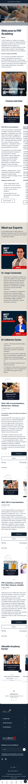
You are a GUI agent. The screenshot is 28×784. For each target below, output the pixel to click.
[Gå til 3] (15, 499)
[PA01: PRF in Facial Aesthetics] (11, 114)
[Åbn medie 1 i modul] (18, 384)
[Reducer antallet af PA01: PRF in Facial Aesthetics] (2, 534)
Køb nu (14, 458)
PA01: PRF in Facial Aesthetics (11, 676)
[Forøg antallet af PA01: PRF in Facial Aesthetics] (8, 534)
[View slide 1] (11, 700)
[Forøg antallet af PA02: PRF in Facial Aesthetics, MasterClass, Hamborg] (8, 453)
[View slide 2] (13, 700)
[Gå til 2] (14, 499)
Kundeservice (14, 694)
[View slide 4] (16, 700)
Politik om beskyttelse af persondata (8, 776)
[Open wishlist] (25, 781)
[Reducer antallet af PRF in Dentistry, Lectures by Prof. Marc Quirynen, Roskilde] (2, 622)
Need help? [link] (24, 462)
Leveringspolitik (23, 776)
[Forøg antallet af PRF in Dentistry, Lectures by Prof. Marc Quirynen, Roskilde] (8, 622)
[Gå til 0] (12, 499)
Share (4, 462)
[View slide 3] (15, 700)
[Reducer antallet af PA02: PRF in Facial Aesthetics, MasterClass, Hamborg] (2, 453)
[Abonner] (24, 749)
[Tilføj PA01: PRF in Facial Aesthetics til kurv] (20, 671)
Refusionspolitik (17, 776)
